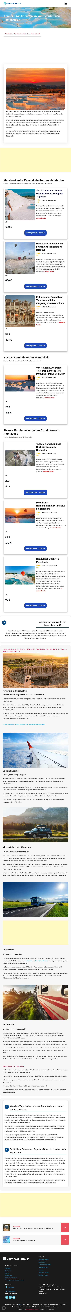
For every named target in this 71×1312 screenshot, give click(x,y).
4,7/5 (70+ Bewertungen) (49, 307)
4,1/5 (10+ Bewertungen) (49, 253)
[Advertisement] (35, 50)
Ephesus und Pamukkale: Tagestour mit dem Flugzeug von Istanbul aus (50, 300)
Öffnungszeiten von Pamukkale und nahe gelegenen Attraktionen (35, 1227)
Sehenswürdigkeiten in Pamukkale (35, 1240)
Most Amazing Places (32, 1309)
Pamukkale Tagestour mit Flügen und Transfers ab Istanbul (49, 246)
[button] (4, 1308)
